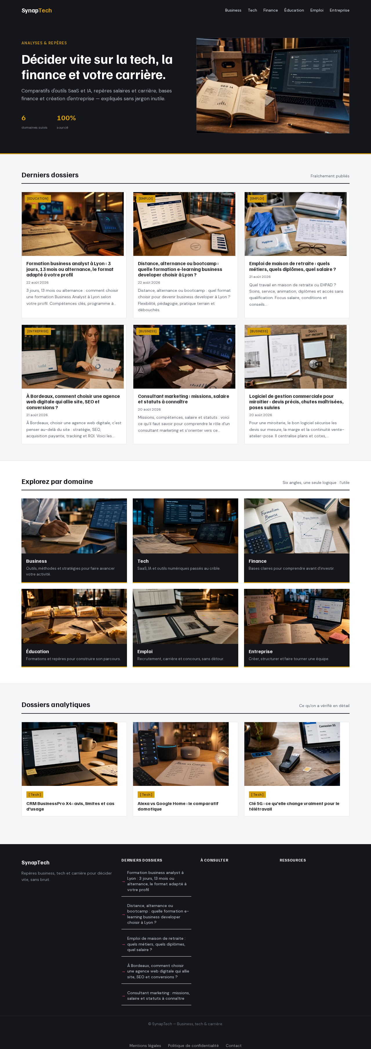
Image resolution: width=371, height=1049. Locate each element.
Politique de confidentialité (193, 1045)
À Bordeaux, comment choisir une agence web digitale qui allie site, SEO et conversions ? (158, 971)
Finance (270, 10)
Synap (36, 10)
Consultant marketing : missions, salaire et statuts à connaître (158, 995)
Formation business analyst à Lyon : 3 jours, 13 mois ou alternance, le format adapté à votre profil (157, 881)
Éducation (294, 10)
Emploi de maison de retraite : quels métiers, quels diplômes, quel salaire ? (156, 944)
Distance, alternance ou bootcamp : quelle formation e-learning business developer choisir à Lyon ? (158, 914)
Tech (252, 10)
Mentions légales (145, 1045)
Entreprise (340, 10)
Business (233, 10)
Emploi (316, 10)
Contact (234, 1045)
